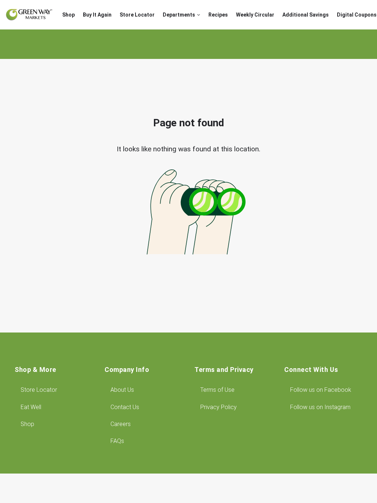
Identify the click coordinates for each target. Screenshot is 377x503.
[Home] (29, 15)
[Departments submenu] (198, 15)
